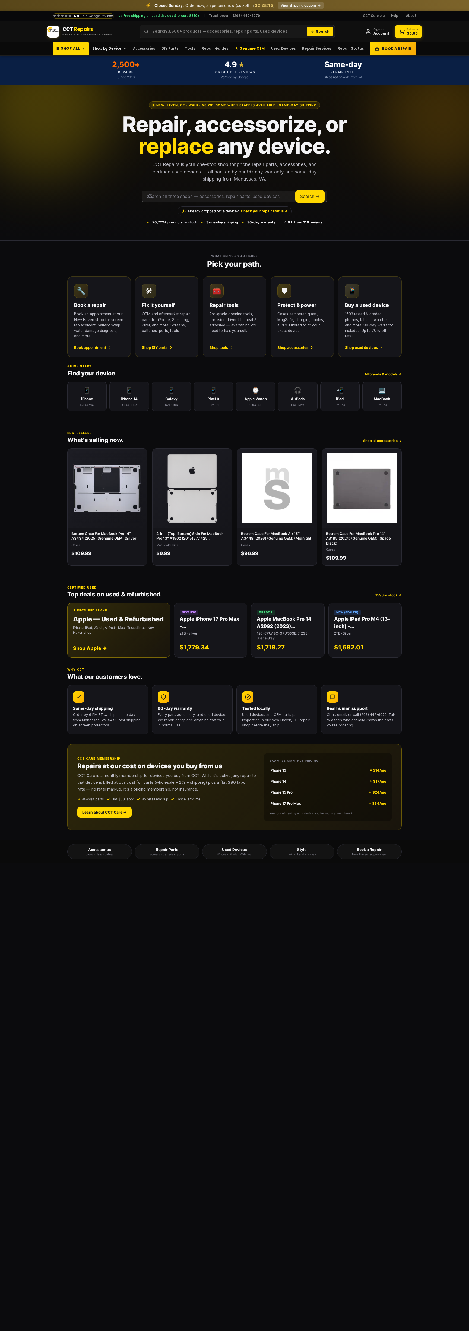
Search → (310, 196)
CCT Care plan (375, 16)
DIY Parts (169, 48)
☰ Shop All (70, 48)
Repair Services (316, 48)
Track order (219, 16)
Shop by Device (109, 48)
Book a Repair (396, 48)
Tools (190, 48)
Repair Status (351, 48)
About (411, 16)
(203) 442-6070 (246, 16)
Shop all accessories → (382, 441)
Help (394, 16)
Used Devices (283, 48)
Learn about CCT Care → (104, 812)
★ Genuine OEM (250, 48)
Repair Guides (215, 48)
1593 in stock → (388, 595)
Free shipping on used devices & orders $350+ (161, 16)
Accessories (144, 48)
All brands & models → (383, 374)
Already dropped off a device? (238, 211)
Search (322, 31)
